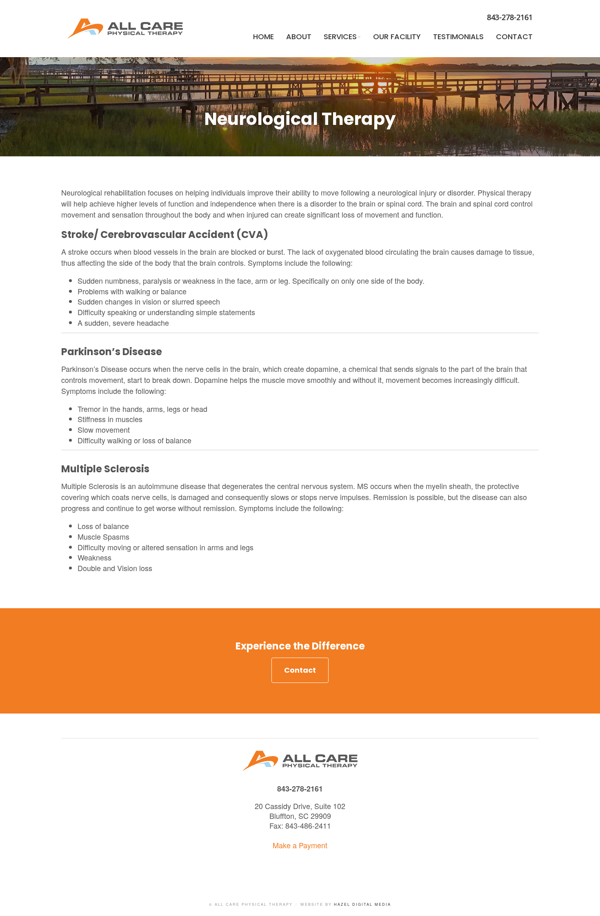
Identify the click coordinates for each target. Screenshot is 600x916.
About (298, 36)
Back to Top (586, 902)
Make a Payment (300, 845)
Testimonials (458, 36)
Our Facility (397, 36)
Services (340, 36)
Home (263, 36)
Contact (514, 36)
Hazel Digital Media (362, 904)
